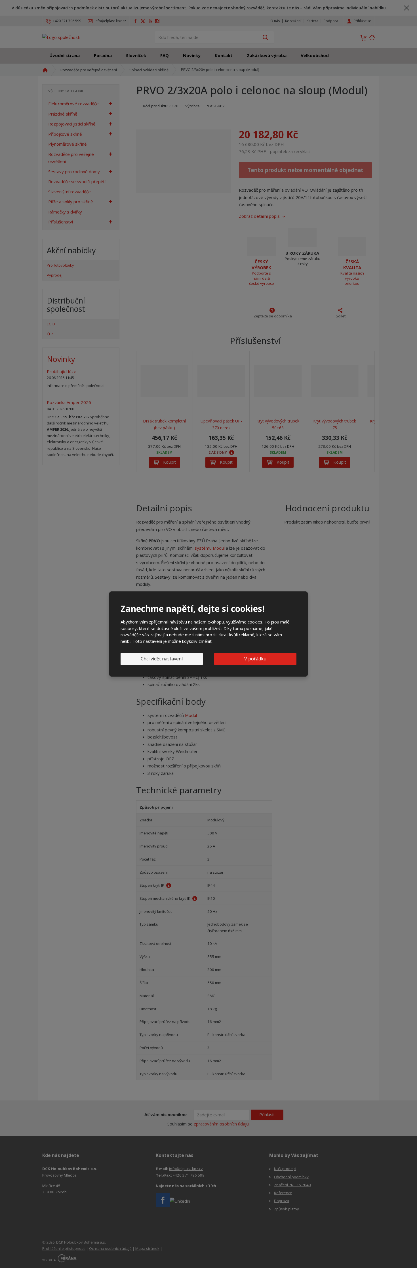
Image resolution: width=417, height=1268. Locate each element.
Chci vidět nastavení (162, 659)
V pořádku (255, 659)
